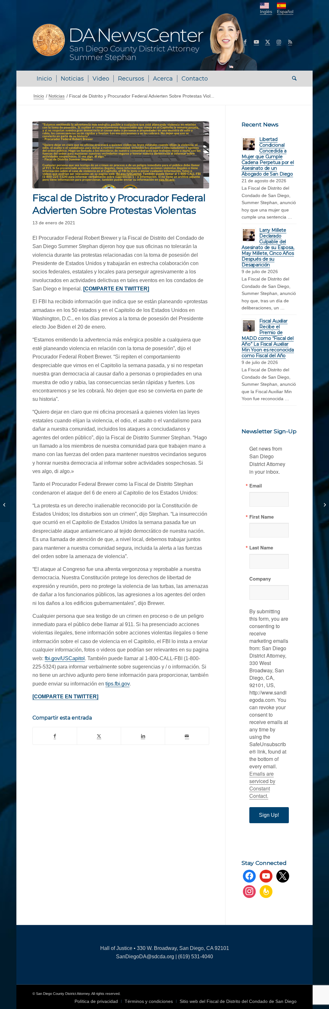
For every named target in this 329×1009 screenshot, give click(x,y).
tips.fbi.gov (117, 683)
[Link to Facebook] (245, 42)
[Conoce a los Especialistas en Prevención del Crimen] (5, 504)
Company (260, 578)
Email (255, 485)
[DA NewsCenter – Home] (145, 42)
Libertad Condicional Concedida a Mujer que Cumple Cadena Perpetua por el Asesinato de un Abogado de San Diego (268, 156)
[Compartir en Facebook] (55, 736)
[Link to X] (267, 42)
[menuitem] (44, 79)
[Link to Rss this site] (290, 42)
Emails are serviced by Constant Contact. (262, 784)
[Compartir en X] (99, 736)
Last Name (261, 547)
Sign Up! (269, 815)
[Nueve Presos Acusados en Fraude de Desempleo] (324, 504)
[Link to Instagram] (279, 42)
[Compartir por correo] (187, 736)
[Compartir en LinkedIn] (143, 736)
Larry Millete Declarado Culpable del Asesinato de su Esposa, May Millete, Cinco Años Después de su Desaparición (268, 247)
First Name (261, 516)
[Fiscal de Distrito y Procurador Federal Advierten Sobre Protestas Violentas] (120, 154)
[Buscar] (292, 79)
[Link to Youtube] (256, 42)
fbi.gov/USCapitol (65, 658)
